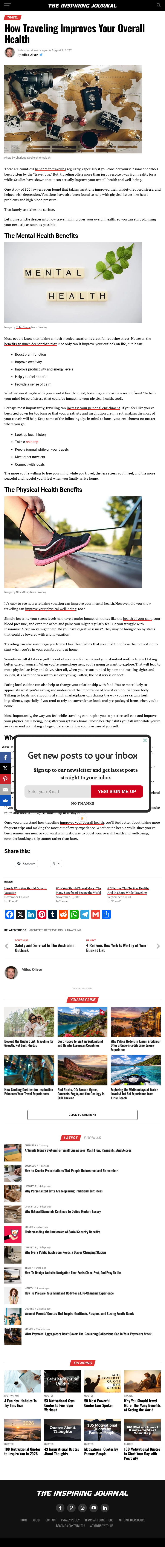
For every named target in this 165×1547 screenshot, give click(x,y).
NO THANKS (82, 804)
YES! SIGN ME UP (117, 791)
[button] (82, 755)
